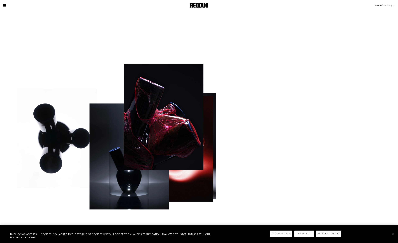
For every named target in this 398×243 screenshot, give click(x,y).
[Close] (393, 233)
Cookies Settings (280, 233)
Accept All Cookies (329, 233)
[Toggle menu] (4, 5)
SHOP (378, 5)
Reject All (304, 233)
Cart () (389, 5)
